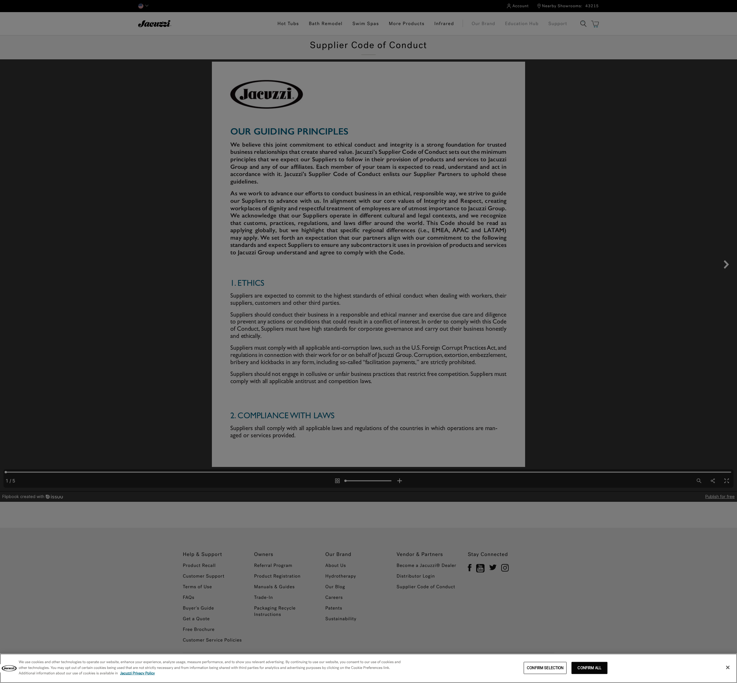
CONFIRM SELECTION (545, 667)
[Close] (727, 667)
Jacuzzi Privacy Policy (137, 673)
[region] (368, 668)
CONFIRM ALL (589, 667)
